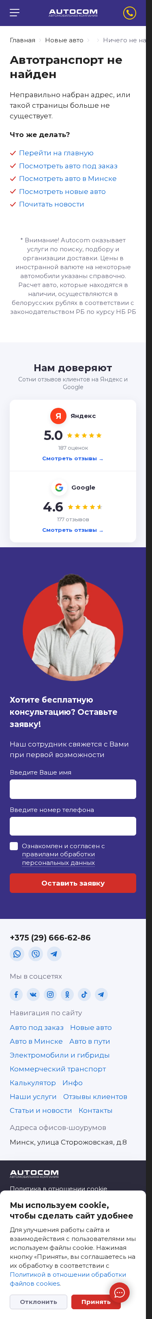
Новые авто (64, 40)
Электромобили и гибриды (60, 1055)
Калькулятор (33, 1083)
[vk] (33, 994)
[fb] (16, 994)
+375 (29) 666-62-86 (50, 937)
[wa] (17, 954)
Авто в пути (89, 1041)
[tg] (54, 954)
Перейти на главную (56, 153)
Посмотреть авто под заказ (68, 166)
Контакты (96, 1110)
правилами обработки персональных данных (58, 858)
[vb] (35, 954)
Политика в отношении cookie (58, 1189)
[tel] (129, 13)
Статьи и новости (41, 1110)
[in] (50, 994)
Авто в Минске (36, 1041)
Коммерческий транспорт (58, 1069)
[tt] (84, 994)
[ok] (67, 994)
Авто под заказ (37, 1027)
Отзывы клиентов (95, 1097)
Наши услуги (33, 1097)
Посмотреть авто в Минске (68, 178)
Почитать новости (51, 204)
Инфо (72, 1083)
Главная (22, 40)
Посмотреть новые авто (62, 191)
